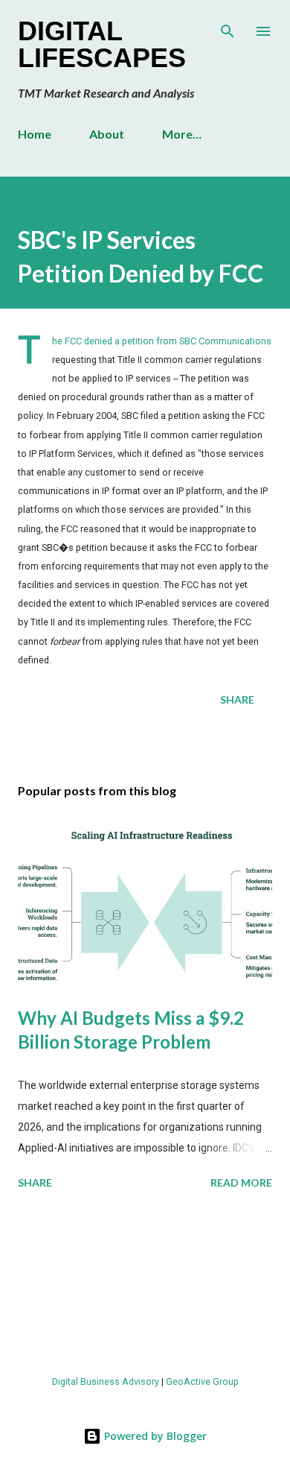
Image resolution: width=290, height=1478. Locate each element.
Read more (241, 1182)
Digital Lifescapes (102, 44)
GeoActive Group (202, 1381)
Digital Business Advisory (105, 1381)
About (106, 134)
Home (34, 134)
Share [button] (237, 699)
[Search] (227, 27)
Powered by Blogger (154, 1436)
